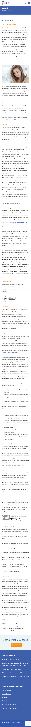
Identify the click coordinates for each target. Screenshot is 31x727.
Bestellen (16, 645)
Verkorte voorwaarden (9, 704)
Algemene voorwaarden (9, 708)
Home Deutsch (6, 694)
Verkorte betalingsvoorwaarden (21, 119)
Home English (6, 690)
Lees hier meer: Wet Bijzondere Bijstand (19, 222)
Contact (4, 701)
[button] (29, 3)
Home (5, 20)
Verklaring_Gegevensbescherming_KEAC (11, 352)
